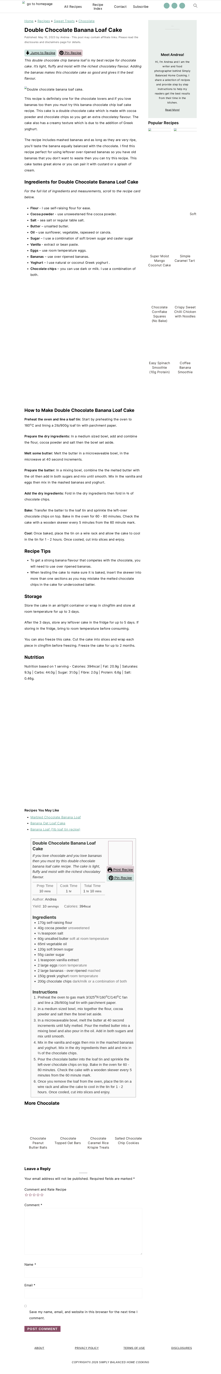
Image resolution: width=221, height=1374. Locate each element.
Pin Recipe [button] (72, 53)
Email (29, 1285)
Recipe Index (98, 7)
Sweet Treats (64, 21)
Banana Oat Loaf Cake (48, 823)
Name (30, 1264)
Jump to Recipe (42, 53)
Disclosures (181, 1348)
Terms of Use (134, 1348)
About (39, 1348)
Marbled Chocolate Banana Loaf (55, 817)
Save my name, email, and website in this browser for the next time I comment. (83, 1315)
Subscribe (141, 7)
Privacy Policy (87, 1348)
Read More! (172, 109)
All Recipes (73, 7)
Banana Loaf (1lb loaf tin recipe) (55, 829)
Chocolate (86, 21)
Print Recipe (122, 870)
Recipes (44, 21)
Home (29, 21)
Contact (120, 7)
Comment (33, 1205)
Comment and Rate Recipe (45, 1189)
